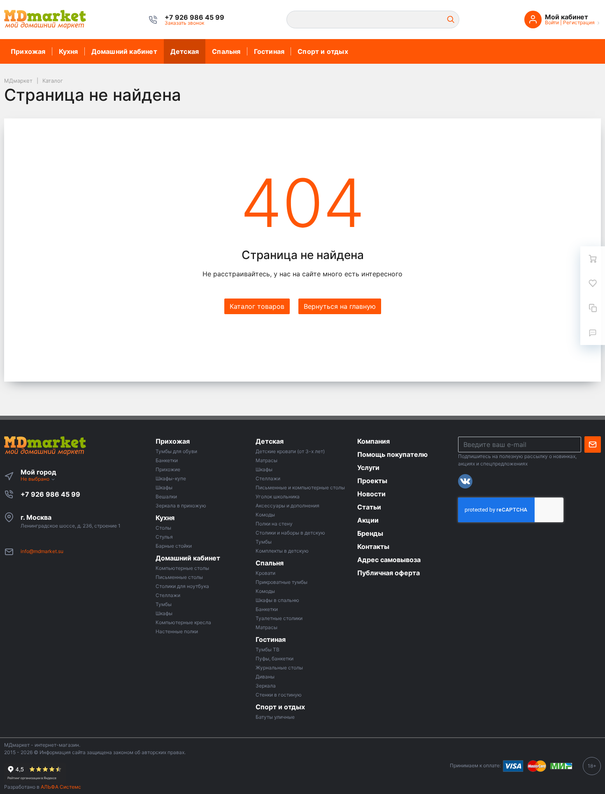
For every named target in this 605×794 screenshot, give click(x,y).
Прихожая (28, 51)
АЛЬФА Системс (60, 787)
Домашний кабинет (124, 51)
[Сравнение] (592, 308)
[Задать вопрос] (592, 332)
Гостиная (269, 51)
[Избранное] (592, 283)
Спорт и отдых (323, 51)
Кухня (68, 51)
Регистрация (579, 22)
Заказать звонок (184, 23)
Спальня (226, 51)
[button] (194, 17)
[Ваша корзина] (592, 258)
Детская (184, 51)
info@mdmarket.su (42, 551)
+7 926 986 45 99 (50, 494)
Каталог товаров (257, 306)
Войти (552, 22)
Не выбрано (36, 479)
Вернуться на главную (340, 306)
